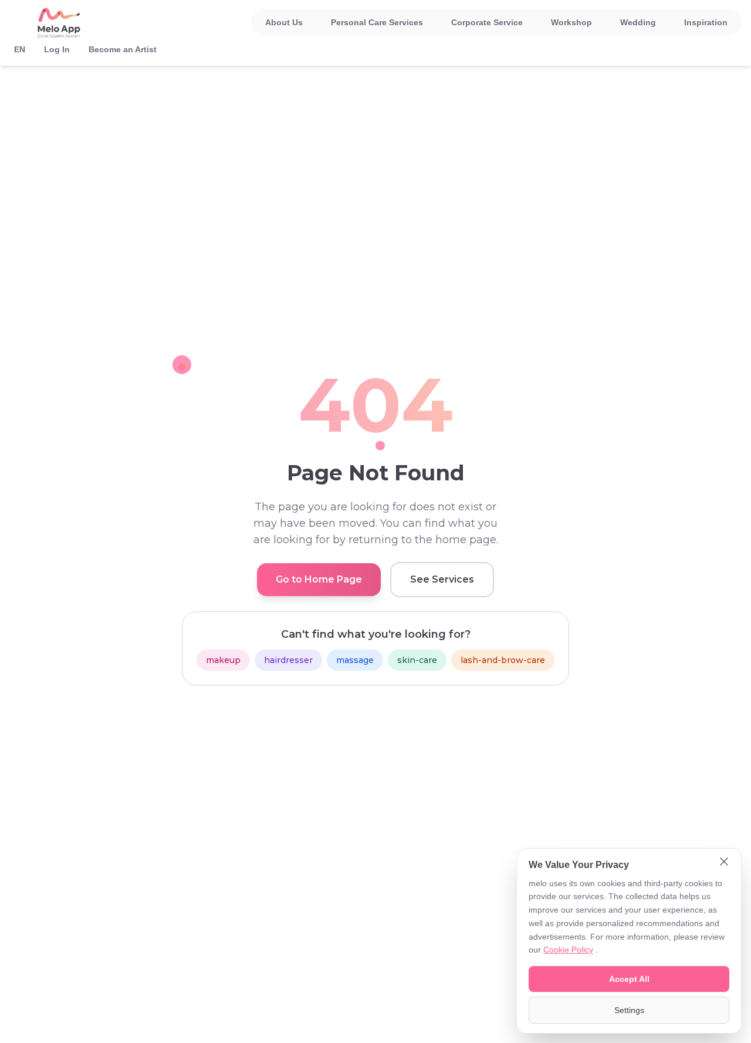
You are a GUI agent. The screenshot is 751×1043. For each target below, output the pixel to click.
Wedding (638, 22)
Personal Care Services (377, 22)
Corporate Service (487, 22)
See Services (442, 579)
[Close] (724, 863)
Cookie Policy (568, 949)
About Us (284, 22)
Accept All (629, 979)
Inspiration (706, 22)
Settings (629, 1010)
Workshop (571, 22)
